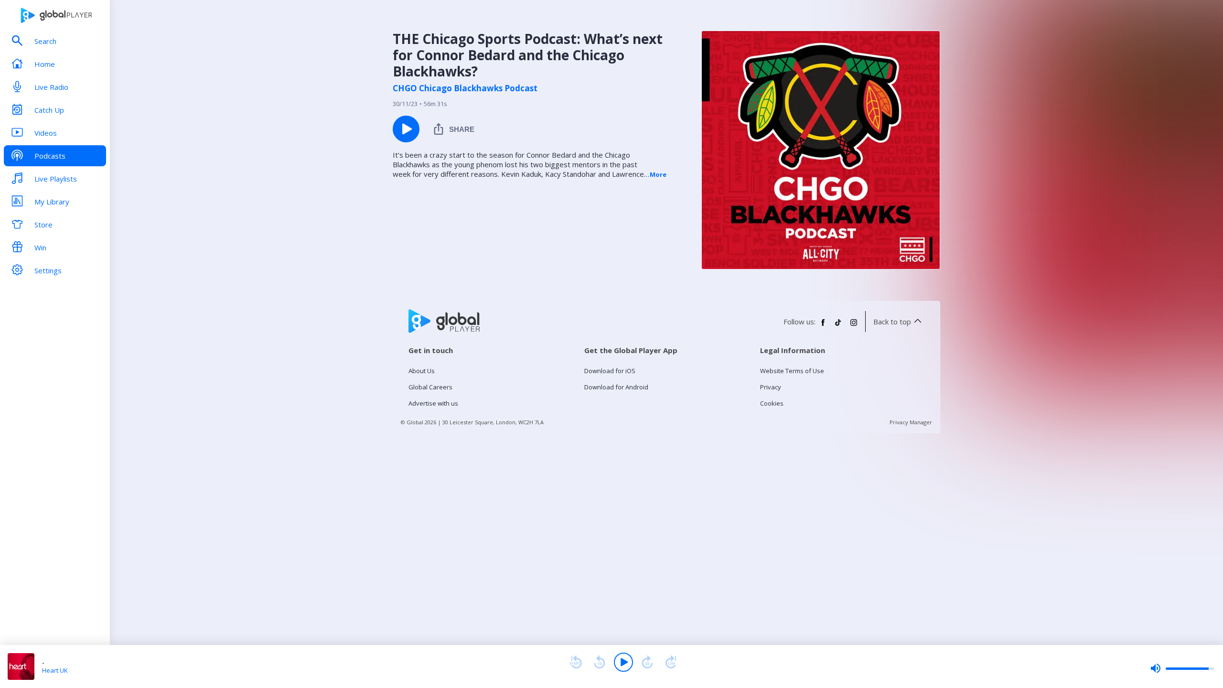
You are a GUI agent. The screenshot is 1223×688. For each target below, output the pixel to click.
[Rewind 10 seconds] (599, 662)
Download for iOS (609, 370)
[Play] (623, 662)
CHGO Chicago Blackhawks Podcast (465, 88)
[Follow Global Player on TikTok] (838, 326)
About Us (421, 370)
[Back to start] (575, 662)
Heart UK (55, 670)
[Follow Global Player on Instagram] (853, 326)
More (658, 174)
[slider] (1182, 668)
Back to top (892, 321)
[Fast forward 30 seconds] (647, 662)
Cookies (771, 403)
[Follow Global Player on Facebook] (823, 326)
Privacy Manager (911, 422)
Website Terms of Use (792, 370)
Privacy (770, 387)
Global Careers (430, 387)
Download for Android (616, 387)
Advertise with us (433, 403)
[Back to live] (671, 662)
